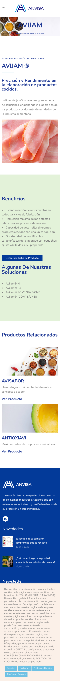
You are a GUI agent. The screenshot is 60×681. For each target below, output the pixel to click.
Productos (29, 33)
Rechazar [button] (24, 668)
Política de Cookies (43, 668)
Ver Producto (12, 399)
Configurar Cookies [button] (16, 674)
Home (19, 33)
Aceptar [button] (11, 668)
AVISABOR (13, 381)
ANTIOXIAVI (14, 438)
